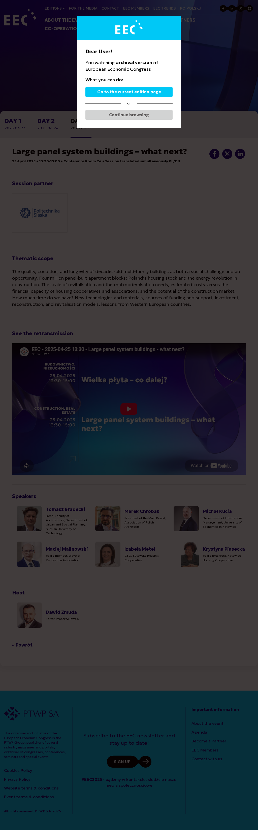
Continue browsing (129, 114)
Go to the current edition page (129, 91)
